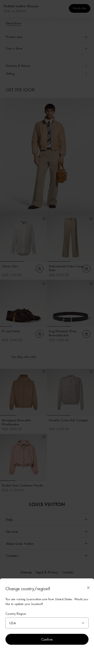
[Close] (88, 588)
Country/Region (15, 614)
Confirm (47, 639)
